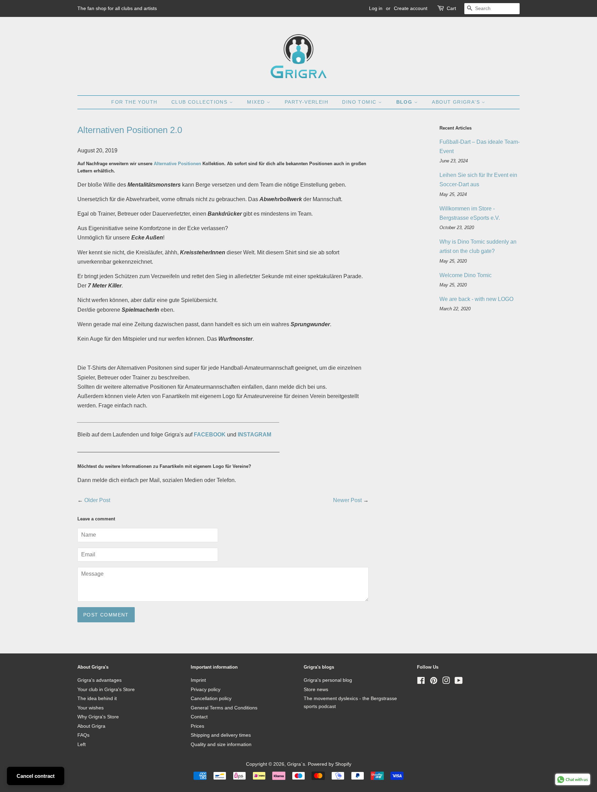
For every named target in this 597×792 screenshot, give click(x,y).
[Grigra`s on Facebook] (421, 682)
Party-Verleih (306, 102)
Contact (199, 716)
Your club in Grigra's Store (106, 689)
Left (81, 744)
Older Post (97, 500)
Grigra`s (296, 764)
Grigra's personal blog (328, 680)
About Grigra (91, 726)
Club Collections (200, 102)
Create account (410, 8)
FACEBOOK (210, 434)
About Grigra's (457, 102)
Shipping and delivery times (221, 735)
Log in (375, 8)
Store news (316, 689)
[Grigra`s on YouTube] (459, 682)
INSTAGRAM (254, 434)
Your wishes (90, 707)
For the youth (134, 102)
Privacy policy (205, 689)
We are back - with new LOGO (476, 299)
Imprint (198, 680)
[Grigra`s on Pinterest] (433, 682)
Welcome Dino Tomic (465, 275)
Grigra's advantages (99, 680)
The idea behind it (97, 698)
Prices (197, 726)
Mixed (256, 102)
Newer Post (347, 500)
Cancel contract (36, 776)
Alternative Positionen (177, 163)
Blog (405, 102)
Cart (451, 8)
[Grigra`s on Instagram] (446, 682)
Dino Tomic (360, 102)
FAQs (83, 735)
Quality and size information (221, 744)
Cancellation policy (211, 698)
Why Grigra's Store (98, 716)
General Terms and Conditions (224, 707)
